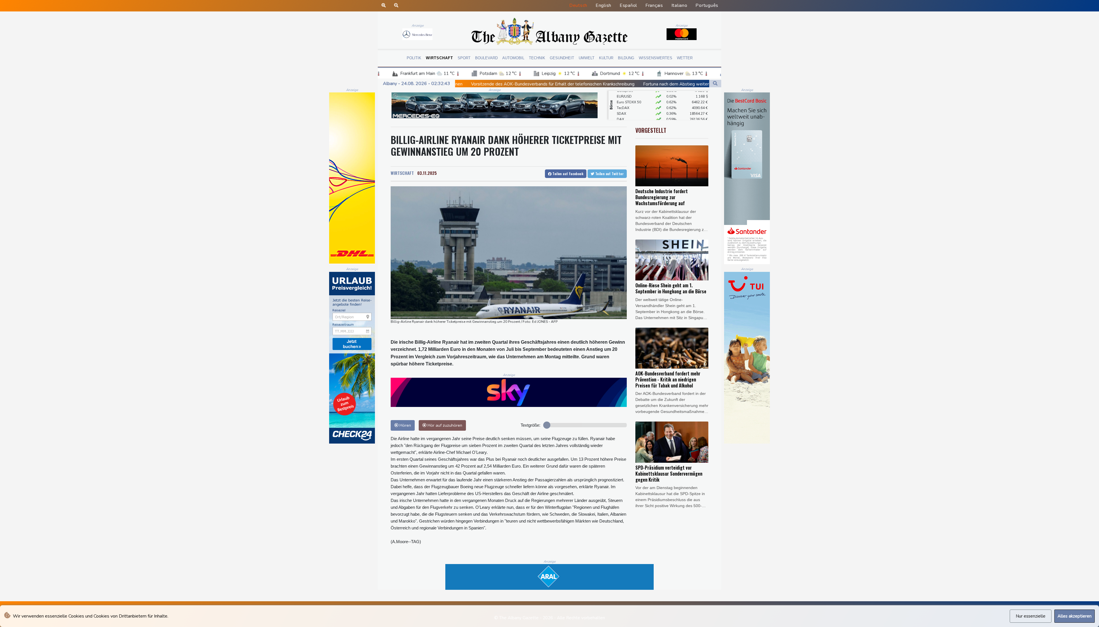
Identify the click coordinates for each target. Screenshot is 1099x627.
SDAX (621, 100)
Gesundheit (562, 58)
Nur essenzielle (1030, 616)
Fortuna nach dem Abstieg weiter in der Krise (605, 84)
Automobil (513, 58)
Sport (464, 58)
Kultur (606, 58)
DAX (620, 106)
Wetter (685, 58)
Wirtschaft (439, 58)
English (603, 5)
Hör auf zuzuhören (444, 425)
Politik (414, 58)
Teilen (567, 173)
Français (654, 5)
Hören (404, 425)
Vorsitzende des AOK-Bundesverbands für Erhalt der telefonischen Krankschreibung (471, 84)
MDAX (622, 112)
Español (628, 5)
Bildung (626, 58)
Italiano (679, 5)
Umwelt (586, 58)
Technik (537, 58)
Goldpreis (625, 117)
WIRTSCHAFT (402, 173)
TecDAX (623, 94)
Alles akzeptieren (1075, 616)
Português (706, 5)
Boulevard (486, 58)
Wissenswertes (655, 58)
